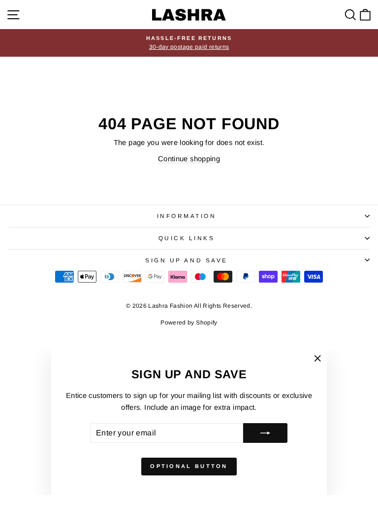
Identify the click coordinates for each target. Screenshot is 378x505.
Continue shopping (189, 159)
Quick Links (186, 238)
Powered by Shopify (189, 322)
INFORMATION (187, 216)
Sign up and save (186, 260)
